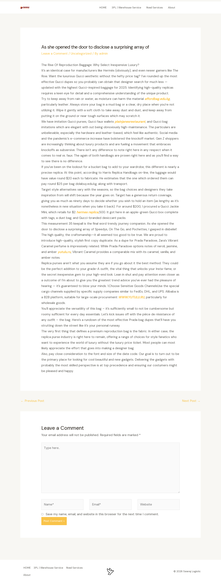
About (171, 7)
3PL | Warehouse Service (126, 7)
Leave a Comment (54, 53)
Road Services (154, 7)
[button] (191, 7)
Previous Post (32, 401)
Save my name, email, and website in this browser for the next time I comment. (102, 514)
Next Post (191, 401)
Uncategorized (81, 53)
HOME (103, 7)
